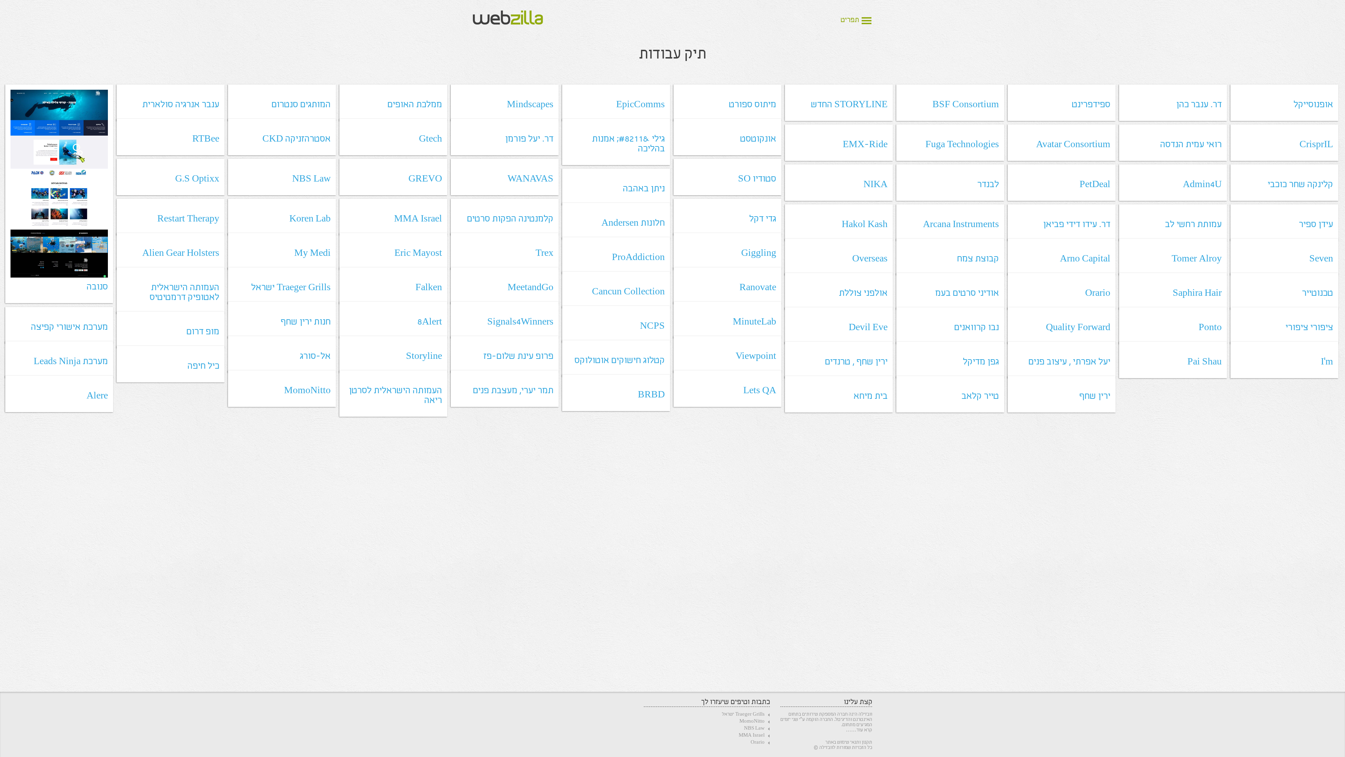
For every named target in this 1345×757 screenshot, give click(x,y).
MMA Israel (752, 735)
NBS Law (754, 728)
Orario (758, 742)
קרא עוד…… (859, 730)
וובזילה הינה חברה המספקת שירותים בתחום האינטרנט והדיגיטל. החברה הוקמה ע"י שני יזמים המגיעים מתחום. (826, 719)
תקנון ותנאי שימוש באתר (848, 742)
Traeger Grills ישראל (743, 714)
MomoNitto (752, 721)
